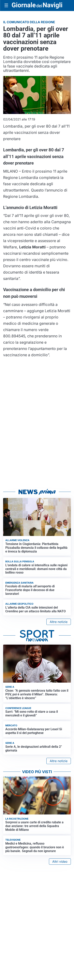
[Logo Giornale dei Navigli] (37, 5)
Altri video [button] (59, 861)
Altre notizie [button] (58, 622)
